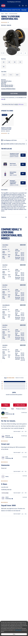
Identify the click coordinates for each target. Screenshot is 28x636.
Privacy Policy (18, 630)
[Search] (19, 5)
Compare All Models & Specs (8, 88)
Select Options (14, 93)
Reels (6, 13)
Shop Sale (23, 9)
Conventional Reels (13, 13)
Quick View (23, 245)
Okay (14, 634)
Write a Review (21, 405)
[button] (5, 22)
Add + (23, 155)
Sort (12, 408)
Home (2, 13)
